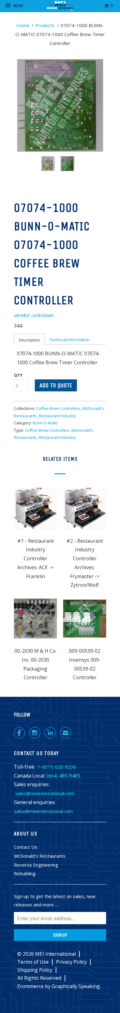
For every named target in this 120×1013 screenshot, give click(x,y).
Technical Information (69, 339)
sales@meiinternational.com (44, 793)
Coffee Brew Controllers (58, 408)
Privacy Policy (71, 962)
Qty (18, 375)
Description (29, 340)
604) (53, 776)
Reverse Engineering (36, 865)
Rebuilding (25, 873)
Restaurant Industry (57, 416)
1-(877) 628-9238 (57, 767)
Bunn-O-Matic (45, 423)
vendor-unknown (34, 315)
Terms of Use (33, 962)
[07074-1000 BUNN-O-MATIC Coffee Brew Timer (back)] (60, 105)
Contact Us (25, 847)
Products (45, 25)
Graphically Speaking (76, 986)
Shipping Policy (34, 970)
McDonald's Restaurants (40, 856)
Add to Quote (55, 385)
